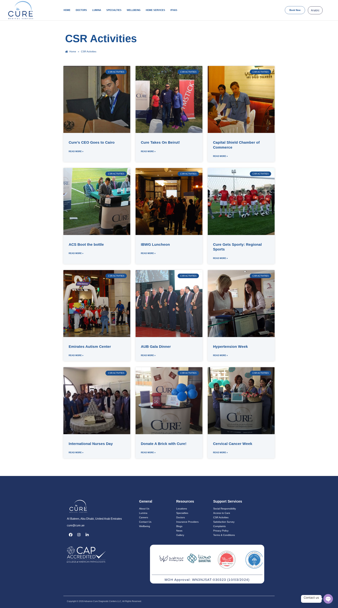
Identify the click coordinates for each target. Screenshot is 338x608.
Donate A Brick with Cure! (163, 444)
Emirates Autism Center (90, 346)
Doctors (81, 10)
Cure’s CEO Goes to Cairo (92, 142)
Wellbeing (133, 10)
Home (67, 10)
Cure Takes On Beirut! (160, 142)
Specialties (113, 10)
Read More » (76, 151)
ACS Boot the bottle (86, 244)
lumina (96, 10)
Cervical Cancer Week (232, 444)
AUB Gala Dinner (156, 346)
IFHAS (173, 10)
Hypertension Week (230, 346)
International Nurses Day (91, 444)
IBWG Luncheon (155, 244)
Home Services (155, 10)
